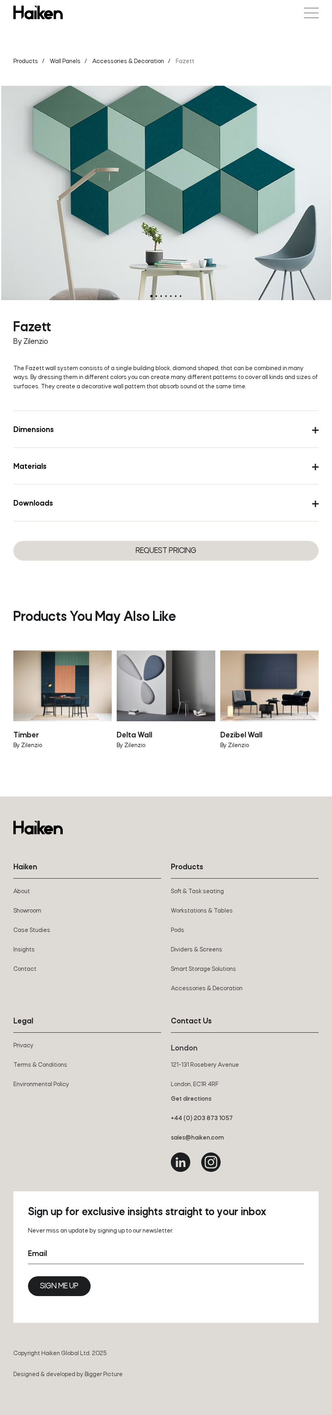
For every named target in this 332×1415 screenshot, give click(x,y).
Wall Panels (65, 61)
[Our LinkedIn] (180, 1162)
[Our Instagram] (211, 1162)
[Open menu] (311, 13)
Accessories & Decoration (128, 61)
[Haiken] (38, 828)
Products (25, 61)
